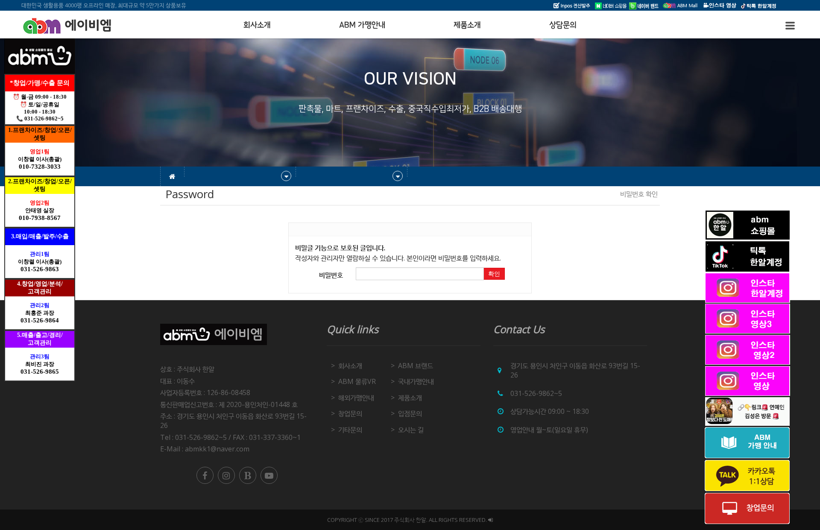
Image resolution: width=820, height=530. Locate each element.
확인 (494, 273)
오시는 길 (411, 429)
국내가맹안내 (416, 381)
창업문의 (350, 413)
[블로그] (247, 475)
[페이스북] (205, 475)
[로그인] (490, 520)
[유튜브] (269, 475)
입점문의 (410, 413)
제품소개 (467, 25)
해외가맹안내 (356, 397)
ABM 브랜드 (415, 365)
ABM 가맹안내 (362, 25)
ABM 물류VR (357, 381)
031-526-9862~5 (536, 393)
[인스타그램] (226, 475)
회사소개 (257, 25)
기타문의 (350, 429)
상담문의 (563, 25)
